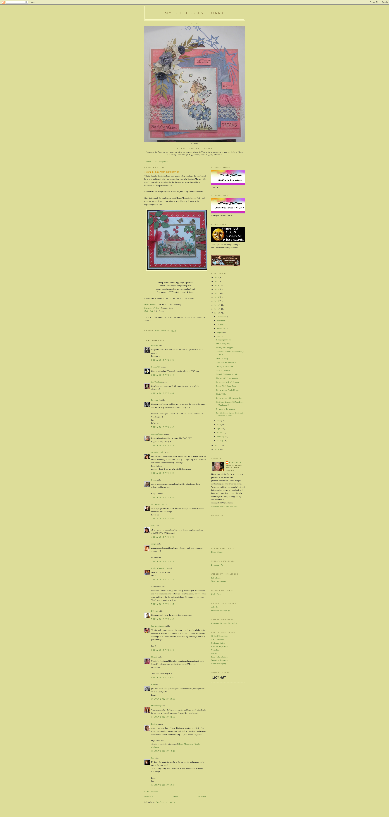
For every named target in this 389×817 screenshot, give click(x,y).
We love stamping (218, 663)
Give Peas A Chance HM (226, 362)
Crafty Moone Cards (159, 568)
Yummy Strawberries (224, 366)
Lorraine (154, 345)
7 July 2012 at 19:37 (162, 604)
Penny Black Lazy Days (226, 386)
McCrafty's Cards (158, 504)
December (221, 316)
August (220, 332)
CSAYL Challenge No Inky (227, 374)
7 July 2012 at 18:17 (162, 579)
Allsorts (214, 606)
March (220, 432)
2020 (216, 285)
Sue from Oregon (158, 626)
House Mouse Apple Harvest (227, 390)
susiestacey (235, 462)
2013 (216, 309)
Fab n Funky (216, 577)
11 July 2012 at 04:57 (163, 717)
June (219, 420)
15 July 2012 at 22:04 (163, 785)
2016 (216, 297)
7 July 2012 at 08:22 (162, 445)
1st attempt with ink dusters (227, 382)
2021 (216, 281)
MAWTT (215, 653)
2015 (216, 301)
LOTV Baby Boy (223, 343)
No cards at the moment (225, 408)
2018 (216, 289)
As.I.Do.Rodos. (157, 434)
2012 (216, 313)
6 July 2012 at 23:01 (162, 393)
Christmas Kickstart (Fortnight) (224, 623)
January (220, 440)
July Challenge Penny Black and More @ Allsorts (229, 414)
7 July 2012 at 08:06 (162, 427)
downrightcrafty (157, 452)
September (221, 328)
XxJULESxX (156, 381)
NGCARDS (155, 366)
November (221, 320)
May (219, 424)
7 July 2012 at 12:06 (162, 518)
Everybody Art (217, 564)
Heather (154, 724)
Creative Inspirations (219, 646)
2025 (216, 277)
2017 (216, 293)
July (219, 336)
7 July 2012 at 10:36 (162, 497)
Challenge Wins (161, 161)
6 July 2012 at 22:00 (162, 360)
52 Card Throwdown (219, 636)
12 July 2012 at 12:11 (163, 751)
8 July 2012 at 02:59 (162, 650)
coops (153, 543)
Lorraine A (155, 400)
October (220, 324)
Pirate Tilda (221, 394)
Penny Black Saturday (220, 656)
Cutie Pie (215, 649)
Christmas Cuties (218, 643)
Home (148, 161)
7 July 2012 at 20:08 (162, 619)
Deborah (154, 610)
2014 (216, 305)
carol (153, 525)
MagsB (154, 656)
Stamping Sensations (219, 660)
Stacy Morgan (157, 705)
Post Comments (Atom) (165, 802)
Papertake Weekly (151, 307)
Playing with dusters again (227, 378)
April (219, 428)
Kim (153, 684)
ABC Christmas (217, 639)
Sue (152, 757)
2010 (216, 449)
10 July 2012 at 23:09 (163, 698)
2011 (216, 445)
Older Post (202, 796)
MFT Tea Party (222, 358)
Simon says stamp (218, 581)
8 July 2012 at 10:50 (162, 677)
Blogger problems (223, 339)
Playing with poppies (225, 347)
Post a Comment (151, 791)
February (221, 436)
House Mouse (150, 304)
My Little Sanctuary (194, 12)
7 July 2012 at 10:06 (162, 473)
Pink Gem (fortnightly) (220, 610)
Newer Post (148, 796)
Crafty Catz (149, 311)
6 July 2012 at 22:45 (162, 375)
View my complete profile (224, 507)
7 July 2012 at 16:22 (162, 561)
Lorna (153, 479)
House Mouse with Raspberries (228, 397)
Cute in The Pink (223, 370)
